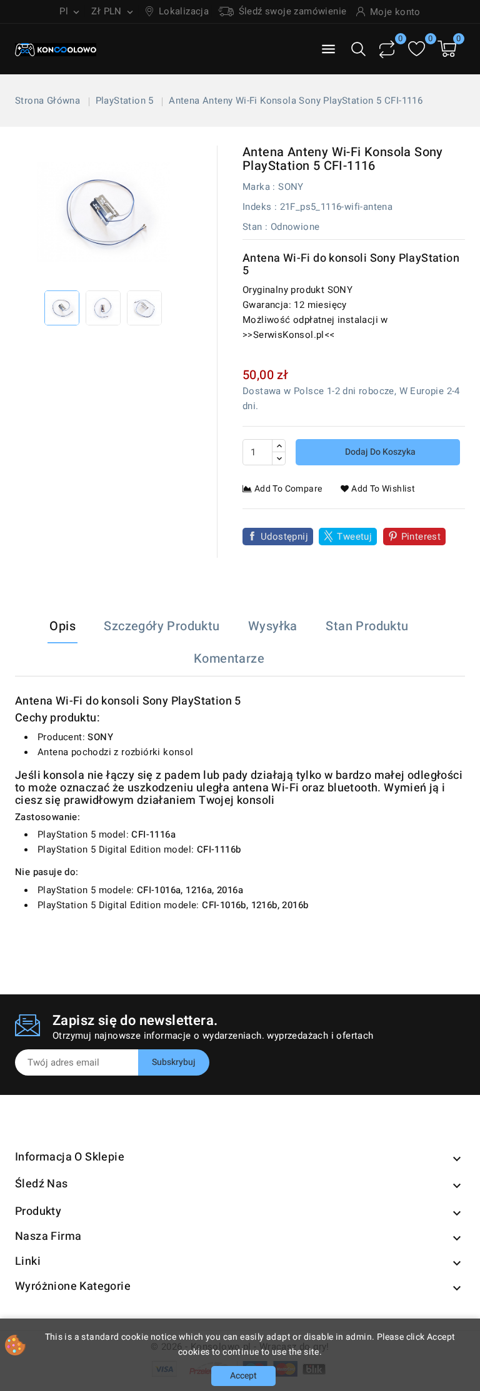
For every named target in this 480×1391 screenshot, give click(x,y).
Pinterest (421, 536)
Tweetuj (354, 536)
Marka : (259, 187)
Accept (243, 1375)
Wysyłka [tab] (273, 626)
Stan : (255, 227)
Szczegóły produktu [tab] (161, 626)
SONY (291, 187)
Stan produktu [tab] (367, 626)
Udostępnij (284, 536)
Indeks (256, 207)
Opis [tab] (62, 626)
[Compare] (387, 49)
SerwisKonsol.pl (288, 335)
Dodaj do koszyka (379, 451)
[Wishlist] (416, 49)
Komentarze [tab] (229, 659)
